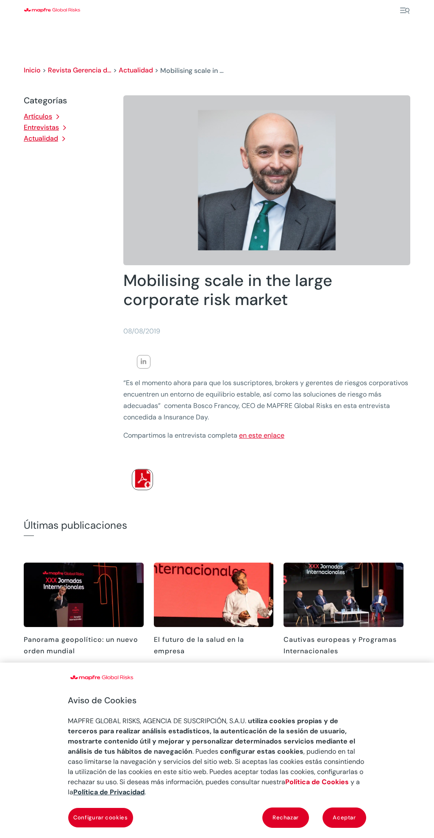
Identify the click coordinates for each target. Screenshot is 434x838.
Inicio (32, 70)
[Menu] (404, 10)
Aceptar (344, 817)
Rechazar (286, 817)
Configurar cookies (100, 817)
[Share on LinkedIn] (143, 362)
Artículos (38, 116)
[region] (217, 750)
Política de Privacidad (109, 792)
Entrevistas (41, 127)
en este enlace (261, 435)
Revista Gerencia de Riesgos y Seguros (79, 70)
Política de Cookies (317, 781)
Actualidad (136, 70)
